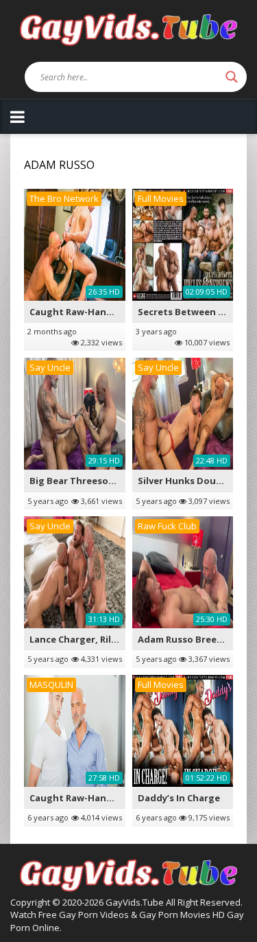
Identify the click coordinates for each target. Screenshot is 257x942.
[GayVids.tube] (128, 28)
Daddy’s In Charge (179, 798)
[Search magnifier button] (231, 77)
